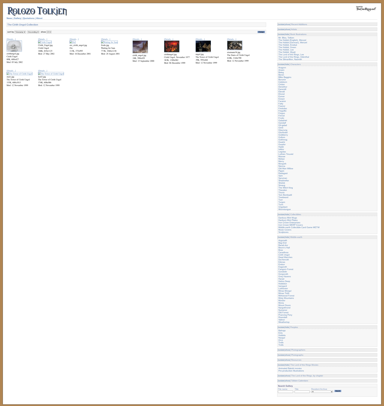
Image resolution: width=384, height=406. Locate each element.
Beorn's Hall (284, 247)
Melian (281, 159)
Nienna (281, 166)
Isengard (282, 286)
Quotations (28, 18)
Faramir (282, 101)
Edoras (281, 262)
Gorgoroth (283, 274)
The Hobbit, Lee (286, 49)
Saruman (282, 178)
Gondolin (282, 271)
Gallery (17, 18)
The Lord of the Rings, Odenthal (293, 57)
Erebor (281, 264)
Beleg (281, 72)
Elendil (281, 91)
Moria (281, 303)
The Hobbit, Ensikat (287, 45)
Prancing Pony (285, 315)
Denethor (282, 87)
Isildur (281, 149)
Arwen (281, 70)
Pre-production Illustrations (291, 371)
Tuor (280, 199)
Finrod (281, 115)
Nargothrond (284, 307)
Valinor (281, 319)
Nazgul (281, 337)
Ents (280, 333)
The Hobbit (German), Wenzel (292, 42)
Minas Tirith (283, 293)
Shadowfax (283, 180)
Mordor (281, 300)
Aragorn (282, 67)
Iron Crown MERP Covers (290, 225)
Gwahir (281, 142)
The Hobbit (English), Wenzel (292, 40)
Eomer (281, 96)
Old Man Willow (285, 168)
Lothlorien (283, 288)
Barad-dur (283, 245)
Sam (280, 175)
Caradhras (283, 252)
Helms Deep (284, 281)
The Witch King (285, 187)
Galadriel (282, 120)
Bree (280, 250)
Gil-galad (282, 125)
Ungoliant (282, 207)
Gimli (280, 127)
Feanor (281, 106)
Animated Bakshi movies (290, 368)
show (287, 24)
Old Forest (283, 312)
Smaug (281, 185)
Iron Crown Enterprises (289, 222)
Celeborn (282, 82)
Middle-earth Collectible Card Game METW (299, 227)
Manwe (281, 156)
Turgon (281, 202)
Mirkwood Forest (286, 295)
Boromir (282, 79)
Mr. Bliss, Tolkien (286, 37)
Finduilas (282, 108)
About (39, 18)
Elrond (281, 94)
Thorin (281, 192)
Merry (281, 161)
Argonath (282, 240)
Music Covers (284, 230)
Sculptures (283, 232)
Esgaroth (282, 267)
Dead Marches (285, 257)
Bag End (282, 243)
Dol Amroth (283, 259)
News (9, 18)
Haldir (281, 147)
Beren (281, 75)
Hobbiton (282, 283)
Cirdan (281, 84)
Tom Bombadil (285, 195)
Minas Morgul (284, 291)
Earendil (282, 89)
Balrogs (282, 330)
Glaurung (282, 130)
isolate (281, 24)
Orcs (280, 340)
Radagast (283, 173)
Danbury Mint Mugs (287, 218)
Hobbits (282, 335)
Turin (280, 204)
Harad (281, 279)
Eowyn (281, 99)
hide (287, 34)
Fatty (280, 103)
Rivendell (282, 317)
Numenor (282, 310)
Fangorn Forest (285, 269)
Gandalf (282, 123)
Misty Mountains (286, 298)
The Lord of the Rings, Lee (291, 54)
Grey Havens (284, 276)
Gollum (281, 137)
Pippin (281, 171)
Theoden (282, 190)
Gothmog (282, 139)
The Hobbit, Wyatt (287, 52)
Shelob (281, 183)
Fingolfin (282, 111)
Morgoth (282, 163)
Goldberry (283, 135)
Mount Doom (284, 305)
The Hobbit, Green (287, 47)
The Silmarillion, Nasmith (290, 59)
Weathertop (284, 322)
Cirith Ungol (284, 255)
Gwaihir (282, 144)
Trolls (281, 342)
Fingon (281, 113)
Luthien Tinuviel (285, 154)
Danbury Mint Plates (288, 220)
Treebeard (283, 197)
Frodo (281, 118)
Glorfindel (283, 132)
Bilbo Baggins (284, 77)
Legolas (282, 151)
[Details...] (11, 39)
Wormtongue (284, 209)
